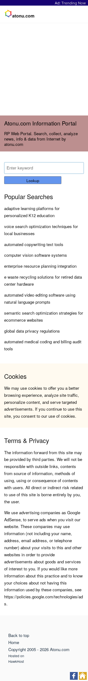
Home (13, 642)
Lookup (32, 180)
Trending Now (73, 3)
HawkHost (16, 661)
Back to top (18, 635)
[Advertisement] (44, 69)
